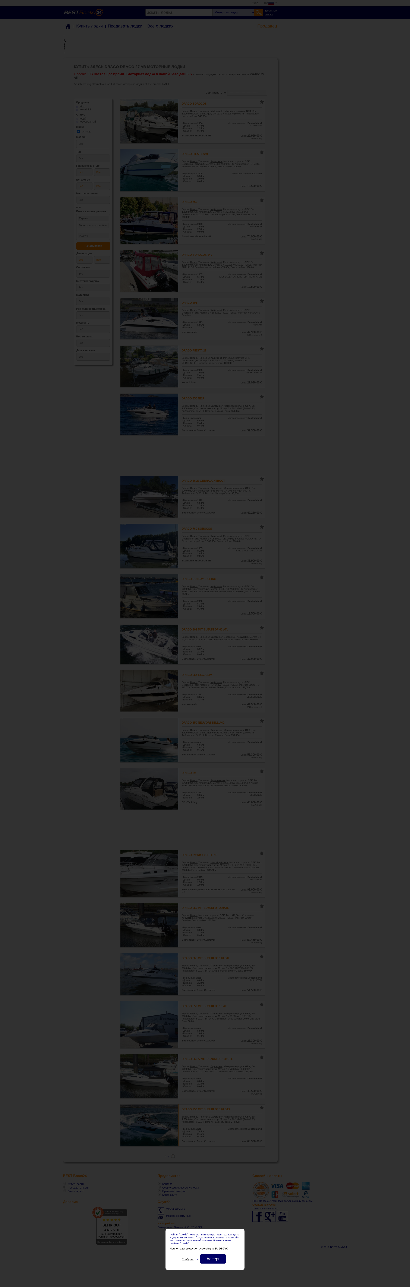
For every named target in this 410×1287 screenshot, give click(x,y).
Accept (213, 1259)
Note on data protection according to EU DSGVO (199, 1248)
